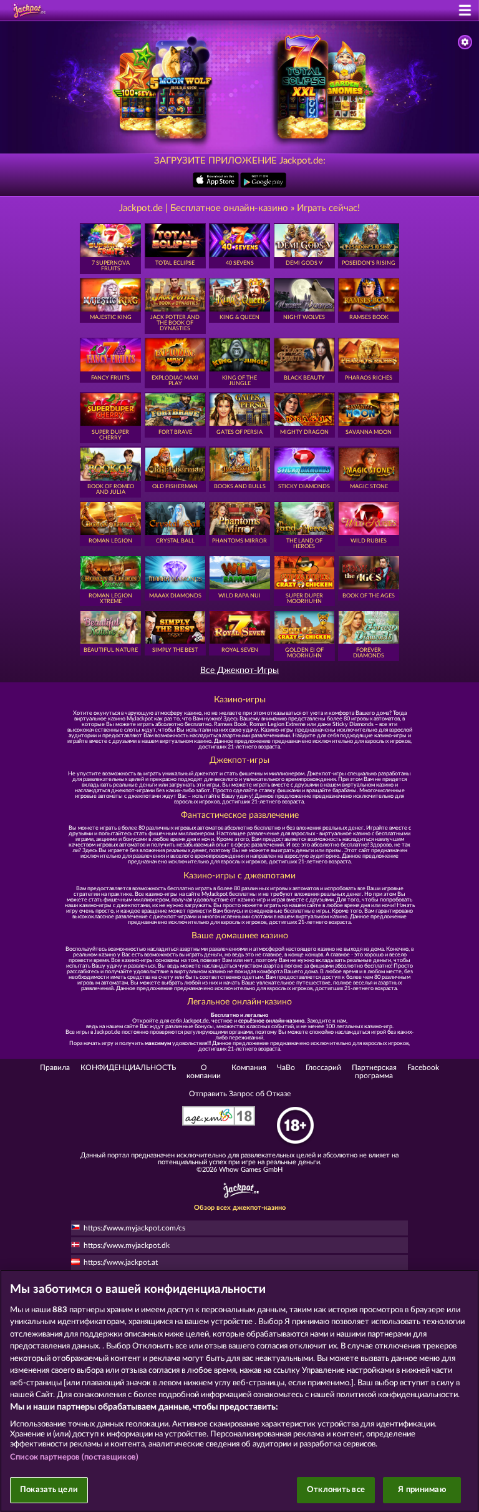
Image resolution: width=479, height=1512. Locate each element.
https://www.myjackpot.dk (127, 1245)
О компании (203, 1071)
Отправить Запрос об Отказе (240, 1093)
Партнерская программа (374, 1071)
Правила (55, 1067)
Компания (248, 1067)
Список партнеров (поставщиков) (74, 1457)
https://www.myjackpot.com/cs (134, 1228)
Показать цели (49, 1490)
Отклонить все (336, 1490)
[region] (239, 1391)
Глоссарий (323, 1067)
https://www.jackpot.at (121, 1262)
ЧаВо (286, 1067)
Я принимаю (421, 1490)
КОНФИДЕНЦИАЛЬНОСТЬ (128, 1067)
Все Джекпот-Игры (239, 671)
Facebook (423, 1067)
